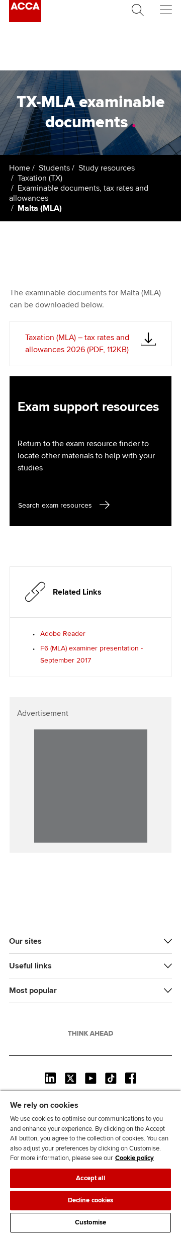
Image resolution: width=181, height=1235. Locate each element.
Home (19, 168)
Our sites (25, 941)
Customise (90, 1222)
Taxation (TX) (40, 178)
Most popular (33, 990)
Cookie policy (134, 1158)
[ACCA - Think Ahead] (25, 20)
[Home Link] (90, 1033)
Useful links (30, 966)
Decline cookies (91, 1200)
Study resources (106, 168)
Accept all (90, 1178)
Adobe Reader (62, 633)
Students (54, 168)
